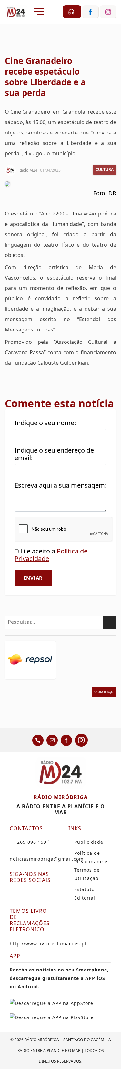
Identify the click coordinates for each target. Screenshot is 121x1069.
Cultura (105, 169)
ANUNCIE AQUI (104, 692)
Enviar (33, 578)
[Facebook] (15, 896)
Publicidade (88, 842)
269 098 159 (33, 842)
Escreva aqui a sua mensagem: (60, 485)
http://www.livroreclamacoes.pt (48, 943)
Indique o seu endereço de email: (54, 454)
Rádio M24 (27, 170)
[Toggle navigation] (38, 11)
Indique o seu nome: (45, 422)
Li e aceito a (51, 554)
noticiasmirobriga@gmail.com (47, 859)
